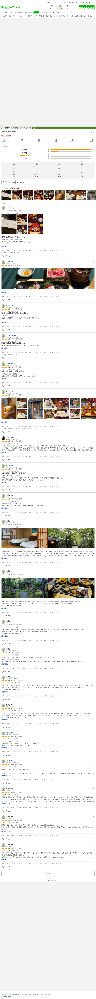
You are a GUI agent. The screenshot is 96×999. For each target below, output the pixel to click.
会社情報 (4, 994)
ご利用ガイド (55, 2)
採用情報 (35, 994)
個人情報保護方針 (14, 994)
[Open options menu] (93, 207)
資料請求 (47, 994)
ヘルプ (48, 2)
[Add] (92, 132)
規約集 (41, 994)
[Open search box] (4, 182)
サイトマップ (63, 2)
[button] (6, 195)
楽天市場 (82, 2)
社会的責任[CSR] (26, 994)
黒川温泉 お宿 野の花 (9, 131)
